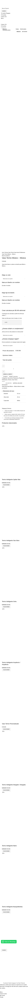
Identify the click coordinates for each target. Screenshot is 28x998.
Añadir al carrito (7, 374)
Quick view (7, 477)
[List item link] (14, 935)
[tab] (8, 383)
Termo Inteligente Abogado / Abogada (14, 785)
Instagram (3, 970)
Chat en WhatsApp (10, 942)
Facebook (3, 973)
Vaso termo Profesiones (19, 252)
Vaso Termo (11, 252)
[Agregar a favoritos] (10, 477)
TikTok (2, 978)
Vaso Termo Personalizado (10, 724)
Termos (6, 252)
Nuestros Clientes (5, 957)
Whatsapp (3, 975)
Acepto (2, 990)
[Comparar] (3, 477)
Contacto (3, 955)
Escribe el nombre (6, 285)
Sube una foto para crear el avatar (12, 318)
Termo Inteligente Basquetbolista (12, 907)
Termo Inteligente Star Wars (10, 540)
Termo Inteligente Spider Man (11, 479)
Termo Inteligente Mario (9, 846)
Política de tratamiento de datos (8, 964)
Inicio (3, 252)
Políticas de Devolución (6, 966)
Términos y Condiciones (6, 961)
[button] (6, 485)
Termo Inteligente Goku (9, 601)
